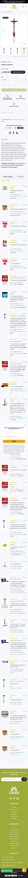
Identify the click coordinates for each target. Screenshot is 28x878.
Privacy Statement (14, 834)
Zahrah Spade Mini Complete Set (17, 632)
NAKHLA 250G (13, 284)
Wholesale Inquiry (14, 843)
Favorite (12, 713)
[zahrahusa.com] (14, 6)
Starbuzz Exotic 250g (14, 723)
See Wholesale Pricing (18, 72)
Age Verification (14, 832)
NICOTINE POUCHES (14, 809)
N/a (11, 697)
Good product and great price (17, 278)
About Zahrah (14, 830)
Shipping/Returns (14, 836)
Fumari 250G (12, 459)
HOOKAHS (14, 811)
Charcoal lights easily (15, 579)
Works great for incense (16, 640)
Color (2, 77)
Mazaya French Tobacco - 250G (16, 250)
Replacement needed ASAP (17, 601)
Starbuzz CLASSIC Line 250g (16, 353)
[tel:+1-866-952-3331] (26, 6)
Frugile (12, 293)
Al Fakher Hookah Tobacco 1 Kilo (17, 213)
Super (11, 484)
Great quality (13, 261)
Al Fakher (12, 731)
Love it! (12, 401)
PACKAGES (14, 818)
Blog (14, 827)
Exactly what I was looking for (18, 316)
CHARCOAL (14, 814)
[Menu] (1, 6)
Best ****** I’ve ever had (16, 681)
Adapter (12, 662)
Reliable (12, 223)
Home (2, 12)
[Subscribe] (24, 779)
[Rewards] (24, 870)
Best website (13, 242)
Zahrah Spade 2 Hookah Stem (16, 534)
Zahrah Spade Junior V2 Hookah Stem (18, 331)
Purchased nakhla (14, 500)
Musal (11, 206)
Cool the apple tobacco (16, 341)
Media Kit (14, 848)
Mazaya (12, 188)
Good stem (13, 522)
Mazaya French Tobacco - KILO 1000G (18, 196)
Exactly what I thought (16, 363)
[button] (24, 31)
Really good (13, 384)
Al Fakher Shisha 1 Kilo (14, 738)
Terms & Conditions (14, 839)
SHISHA (14, 807)
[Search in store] (4, 6)
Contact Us (14, 841)
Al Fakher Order (14, 845)
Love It (12, 621)
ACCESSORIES (14, 816)
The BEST (12, 544)
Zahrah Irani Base (13, 568)
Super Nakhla (13, 467)
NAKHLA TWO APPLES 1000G (16, 232)
